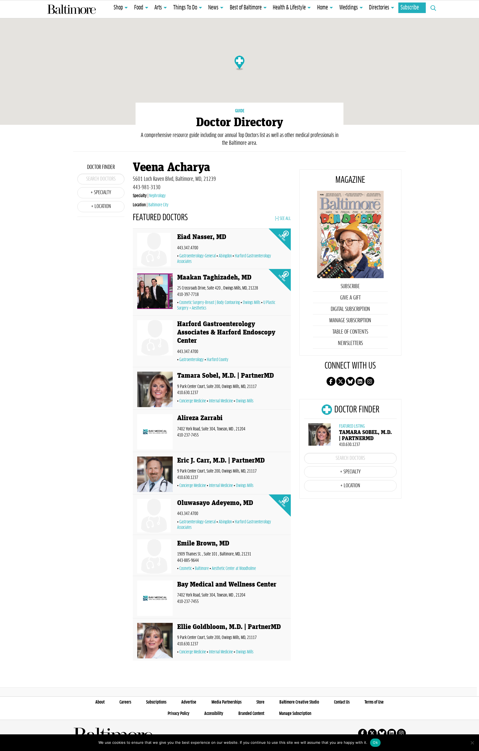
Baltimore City (158, 205)
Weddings (348, 8)
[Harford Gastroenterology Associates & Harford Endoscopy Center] (155, 342)
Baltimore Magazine (71, 9)
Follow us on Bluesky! (350, 381)
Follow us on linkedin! (360, 381)
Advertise (188, 702)
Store (260, 702)
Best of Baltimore (246, 8)
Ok (375, 742)
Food (138, 8)
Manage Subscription (350, 320)
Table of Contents (350, 332)
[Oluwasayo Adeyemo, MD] (155, 515)
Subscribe (410, 8)
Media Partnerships (226, 702)
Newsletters (350, 343)
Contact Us (342, 702)
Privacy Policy (178, 713)
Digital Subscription (350, 309)
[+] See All (283, 218)
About (100, 702)
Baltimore (202, 568)
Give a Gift (350, 298)
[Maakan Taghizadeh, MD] (155, 293)
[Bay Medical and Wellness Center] (155, 598)
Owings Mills (251, 302)
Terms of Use (374, 702)
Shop (118, 8)
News (213, 8)
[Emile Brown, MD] (155, 556)
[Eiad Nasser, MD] (155, 250)
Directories (379, 8)
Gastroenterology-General (197, 256)
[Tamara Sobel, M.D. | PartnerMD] (155, 389)
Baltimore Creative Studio (299, 702)
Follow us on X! (340, 381)
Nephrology (157, 196)
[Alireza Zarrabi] (155, 432)
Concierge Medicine (192, 401)
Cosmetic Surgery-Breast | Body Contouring (209, 302)
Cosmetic (185, 568)
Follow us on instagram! (369, 381)
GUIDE (239, 111)
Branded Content (251, 713)
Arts (158, 8)
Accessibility (213, 713)
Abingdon (225, 256)
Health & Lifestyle (289, 8)
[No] (472, 742)
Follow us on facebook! (331, 381)
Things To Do (185, 8)
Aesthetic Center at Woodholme (234, 568)
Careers (125, 702)
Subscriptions (156, 702)
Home (322, 8)
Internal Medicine (221, 401)
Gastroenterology (191, 359)
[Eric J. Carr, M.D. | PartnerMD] (155, 474)
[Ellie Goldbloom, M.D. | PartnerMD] (155, 640)
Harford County (217, 359)
